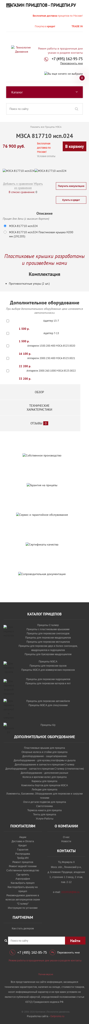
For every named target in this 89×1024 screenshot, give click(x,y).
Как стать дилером (23, 928)
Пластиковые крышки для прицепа (44, 747)
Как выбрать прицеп (23, 882)
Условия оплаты (46, 156)
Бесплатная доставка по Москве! (44, 148)
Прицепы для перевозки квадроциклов (48, 637)
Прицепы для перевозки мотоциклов (48, 641)
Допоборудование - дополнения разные (44, 772)
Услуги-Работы (44, 818)
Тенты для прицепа (44, 814)
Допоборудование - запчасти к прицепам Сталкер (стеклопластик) (44, 768)
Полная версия (45, 974)
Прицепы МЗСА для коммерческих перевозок (48, 669)
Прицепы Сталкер (48, 625)
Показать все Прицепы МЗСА (45, 126)
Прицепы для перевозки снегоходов (48, 633)
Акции (22, 837)
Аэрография (23, 878)
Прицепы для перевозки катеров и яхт (48, 683)
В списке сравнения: (22, 192)
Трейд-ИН (23, 858)
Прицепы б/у (48, 725)
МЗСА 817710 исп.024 (23, 226)
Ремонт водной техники (23, 866)
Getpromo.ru (57, 1016)
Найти (75, 940)
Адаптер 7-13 (51, 333)
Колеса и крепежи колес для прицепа (45, 777)
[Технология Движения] (21, 49)
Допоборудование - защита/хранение (44, 756)
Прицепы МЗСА (48, 661)
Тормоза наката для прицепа (44, 810)
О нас (66, 837)
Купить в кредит (71, 199)
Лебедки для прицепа (44, 789)
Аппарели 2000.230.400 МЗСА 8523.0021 (51, 358)
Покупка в (45, 26)
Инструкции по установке (23, 907)
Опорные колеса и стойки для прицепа (44, 752)
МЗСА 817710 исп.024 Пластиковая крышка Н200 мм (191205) (41, 234)
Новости (66, 841)
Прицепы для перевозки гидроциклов (48, 679)
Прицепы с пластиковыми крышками (48, 629)
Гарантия (22, 849)
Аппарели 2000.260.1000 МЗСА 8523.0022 (51, 370)
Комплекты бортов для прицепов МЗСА (44, 785)
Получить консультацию (71, 185)
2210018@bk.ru (70, 892)
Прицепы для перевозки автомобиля (48, 701)
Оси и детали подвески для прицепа (44, 802)
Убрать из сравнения (28, 186)
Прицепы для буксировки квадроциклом (48, 654)
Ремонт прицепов (22, 862)
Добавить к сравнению (18, 184)
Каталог (17, 92)
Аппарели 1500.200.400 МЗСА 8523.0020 (51, 345)
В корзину (74, 146)
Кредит (22, 845)
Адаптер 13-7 (51, 320)
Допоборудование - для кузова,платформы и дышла (45, 760)
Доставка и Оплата (23, 841)
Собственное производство (22, 870)
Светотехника (44, 806)
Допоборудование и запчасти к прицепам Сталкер (44, 764)
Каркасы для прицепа (44, 781)
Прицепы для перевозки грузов (48, 665)
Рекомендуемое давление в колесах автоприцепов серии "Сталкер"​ (23, 899)
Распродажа (22, 853)
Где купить (23, 874)
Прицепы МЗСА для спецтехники (48, 705)
